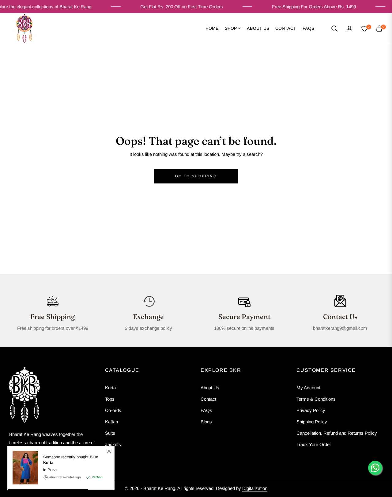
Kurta (110, 387)
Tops (110, 399)
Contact (208, 399)
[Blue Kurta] (23, 467)
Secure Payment (244, 316)
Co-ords (113, 410)
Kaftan (111, 421)
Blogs (206, 421)
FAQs (206, 410)
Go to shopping (196, 176)
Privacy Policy (310, 410)
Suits (110, 433)
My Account (308, 387)
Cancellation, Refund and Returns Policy (336, 433)
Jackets (113, 444)
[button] (334, 28)
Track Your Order (313, 444)
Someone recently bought (70, 460)
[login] (349, 28)
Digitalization (254, 488)
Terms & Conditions (316, 399)
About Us (210, 387)
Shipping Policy (311, 421)
